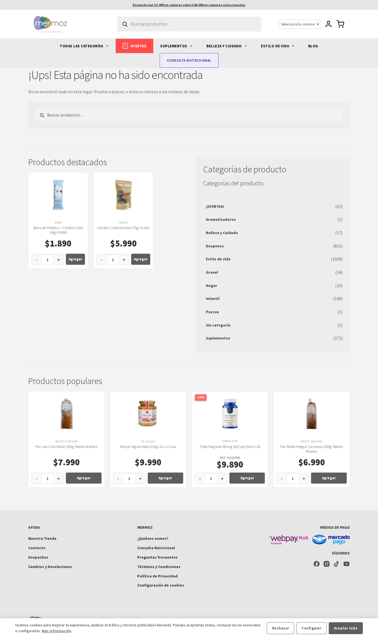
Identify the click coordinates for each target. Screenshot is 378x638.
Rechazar (280, 628)
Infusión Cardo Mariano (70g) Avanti (123, 227)
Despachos (38, 557)
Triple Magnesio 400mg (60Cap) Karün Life (230, 446)
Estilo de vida (218, 258)
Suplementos (218, 338)
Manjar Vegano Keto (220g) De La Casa (148, 446)
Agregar (75, 259)
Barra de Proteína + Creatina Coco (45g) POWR (58, 230)
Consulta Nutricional (156, 547)
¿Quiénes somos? (153, 538)
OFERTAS (138, 46)
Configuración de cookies (160, 585)
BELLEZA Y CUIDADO (224, 46)
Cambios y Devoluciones (50, 566)
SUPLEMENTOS (174, 46)
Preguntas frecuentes (157, 557)
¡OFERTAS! (215, 206)
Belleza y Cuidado (222, 232)
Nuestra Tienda (42, 538)
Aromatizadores (221, 219)
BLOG (313, 46)
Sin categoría (218, 325)
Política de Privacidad (157, 576)
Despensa (215, 245)
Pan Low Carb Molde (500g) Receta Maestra (66, 446)
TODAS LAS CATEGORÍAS (82, 46)
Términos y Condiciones (158, 566)
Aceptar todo (346, 628)
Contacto (37, 547)
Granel (212, 272)
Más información (56, 630)
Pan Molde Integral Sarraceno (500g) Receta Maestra (311, 449)
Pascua (212, 311)
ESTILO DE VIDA (275, 46)
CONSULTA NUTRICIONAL (189, 60)
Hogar (211, 285)
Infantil (212, 298)
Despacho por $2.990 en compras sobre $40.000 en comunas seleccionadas (189, 5)
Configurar (311, 628)
